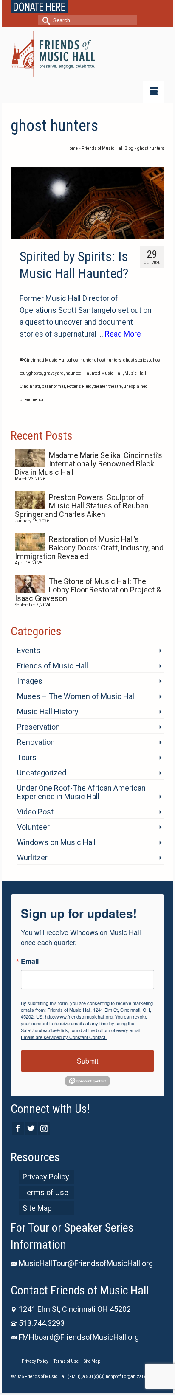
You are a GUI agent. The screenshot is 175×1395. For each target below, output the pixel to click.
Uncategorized (41, 772)
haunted (73, 373)
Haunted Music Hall (103, 373)
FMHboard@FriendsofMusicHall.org (79, 1337)
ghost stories (136, 360)
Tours (27, 757)
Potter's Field (79, 386)
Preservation (38, 726)
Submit (87, 1061)
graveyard (54, 373)
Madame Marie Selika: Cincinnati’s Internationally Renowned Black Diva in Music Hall (88, 464)
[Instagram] (44, 1128)
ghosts (35, 373)
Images (29, 680)
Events (28, 650)
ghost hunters (107, 360)
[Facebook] (18, 1128)
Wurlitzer (32, 857)
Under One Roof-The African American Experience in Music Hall (81, 792)
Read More (123, 333)
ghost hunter (80, 360)
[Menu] (153, 92)
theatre (115, 386)
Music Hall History (48, 711)
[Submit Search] (44, 20)
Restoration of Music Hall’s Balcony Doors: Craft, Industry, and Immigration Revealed (89, 548)
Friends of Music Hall (52, 665)
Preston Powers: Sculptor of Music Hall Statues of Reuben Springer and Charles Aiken (82, 506)
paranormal (53, 386)
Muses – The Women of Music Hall (76, 696)
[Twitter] (31, 1128)
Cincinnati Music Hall (45, 360)
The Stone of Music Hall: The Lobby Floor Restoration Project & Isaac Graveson (88, 590)
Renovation (36, 742)
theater (100, 386)
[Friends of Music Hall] (87, 54)
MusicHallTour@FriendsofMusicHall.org (86, 1263)
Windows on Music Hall (56, 842)
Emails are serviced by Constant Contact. (64, 1036)
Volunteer (33, 826)
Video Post (35, 811)
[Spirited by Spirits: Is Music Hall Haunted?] (87, 203)
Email (30, 961)
